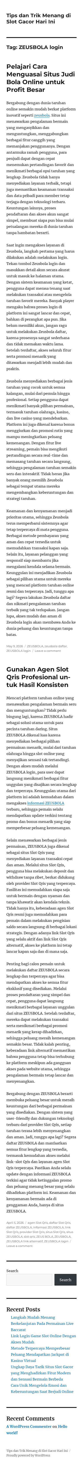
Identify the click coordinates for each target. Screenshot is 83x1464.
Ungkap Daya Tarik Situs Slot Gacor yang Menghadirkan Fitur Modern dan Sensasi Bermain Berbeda (42, 1373)
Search (12, 1271)
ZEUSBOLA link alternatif (24, 1241)
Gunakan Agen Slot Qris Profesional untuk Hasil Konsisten (38, 677)
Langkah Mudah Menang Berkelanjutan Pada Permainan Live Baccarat (42, 1323)
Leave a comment (48, 651)
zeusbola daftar (55, 646)
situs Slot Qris (55, 1232)
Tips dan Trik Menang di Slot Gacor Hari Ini (38, 18)
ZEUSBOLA (35, 646)
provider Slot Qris (32, 1232)
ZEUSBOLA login (18, 651)
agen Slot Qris (38, 1222)
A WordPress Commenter (29, 1426)
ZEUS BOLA (44, 1236)
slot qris (29, 1236)
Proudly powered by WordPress (28, 1455)
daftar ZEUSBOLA (19, 1227)
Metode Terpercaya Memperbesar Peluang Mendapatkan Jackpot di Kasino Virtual (40, 1354)
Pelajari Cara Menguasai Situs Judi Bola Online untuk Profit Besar (40, 78)
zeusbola (42, 115)
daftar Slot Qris (59, 1222)
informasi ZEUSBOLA (45, 803)
